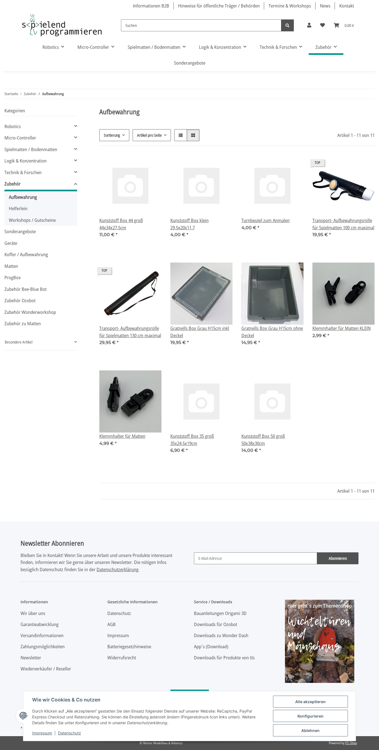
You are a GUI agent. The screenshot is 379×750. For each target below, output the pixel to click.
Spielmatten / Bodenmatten (30, 149)
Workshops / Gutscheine (32, 220)
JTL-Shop (351, 743)
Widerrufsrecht (121, 657)
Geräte (10, 243)
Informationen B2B (151, 5)
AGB (111, 624)
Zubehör (12, 183)
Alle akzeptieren (310, 701)
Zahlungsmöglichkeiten (43, 646)
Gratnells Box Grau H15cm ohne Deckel (272, 332)
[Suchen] (287, 25)
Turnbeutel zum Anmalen (265, 220)
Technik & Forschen (23, 172)
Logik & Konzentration (25, 160)
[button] (309, 25)
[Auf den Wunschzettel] (152, 164)
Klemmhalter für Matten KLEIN (341, 328)
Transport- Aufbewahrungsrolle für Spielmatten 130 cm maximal (130, 332)
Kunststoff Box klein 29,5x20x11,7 (189, 224)
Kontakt (346, 5)
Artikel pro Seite (149, 135)
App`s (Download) (211, 646)
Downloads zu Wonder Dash (221, 635)
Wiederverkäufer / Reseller (46, 668)
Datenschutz (69, 733)
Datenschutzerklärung (117, 569)
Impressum (42, 733)
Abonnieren (338, 558)
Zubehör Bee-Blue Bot (25, 289)
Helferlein (18, 208)
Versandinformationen (42, 635)
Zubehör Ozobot (20, 300)
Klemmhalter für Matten (122, 436)
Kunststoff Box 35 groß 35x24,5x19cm (192, 439)
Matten (11, 266)
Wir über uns (33, 613)
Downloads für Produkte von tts (224, 657)
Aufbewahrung (23, 197)
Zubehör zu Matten (22, 323)
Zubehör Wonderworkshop (30, 312)
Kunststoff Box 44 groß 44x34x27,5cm (121, 224)
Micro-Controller (20, 137)
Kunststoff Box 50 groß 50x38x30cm (263, 439)
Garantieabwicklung (40, 624)
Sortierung (112, 135)
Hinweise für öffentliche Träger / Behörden (219, 5)
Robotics (12, 126)
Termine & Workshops (290, 5)
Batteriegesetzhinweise (129, 646)
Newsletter (31, 657)
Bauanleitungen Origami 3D (220, 613)
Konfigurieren (310, 716)
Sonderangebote (20, 231)
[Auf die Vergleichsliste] (138, 164)
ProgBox (12, 277)
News (325, 5)
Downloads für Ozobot (215, 624)
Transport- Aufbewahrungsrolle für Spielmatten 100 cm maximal (343, 224)
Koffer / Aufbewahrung (26, 254)
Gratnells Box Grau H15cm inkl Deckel (199, 332)
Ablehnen (310, 730)
